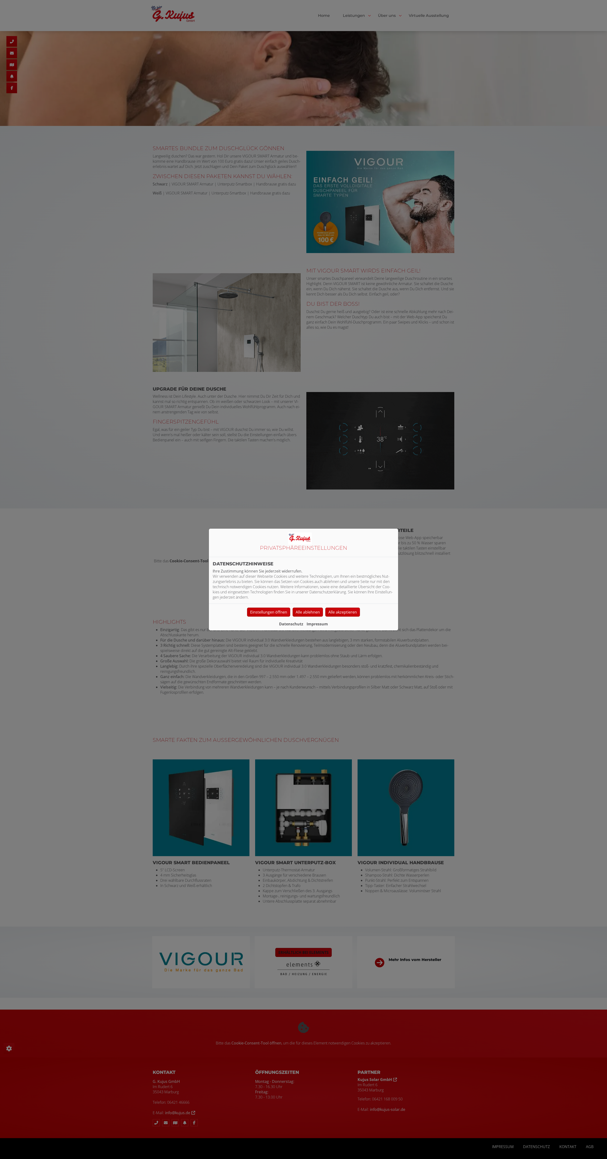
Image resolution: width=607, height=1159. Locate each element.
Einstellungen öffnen (268, 612)
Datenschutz (291, 624)
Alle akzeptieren (342, 612)
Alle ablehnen (308, 612)
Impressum (317, 624)
